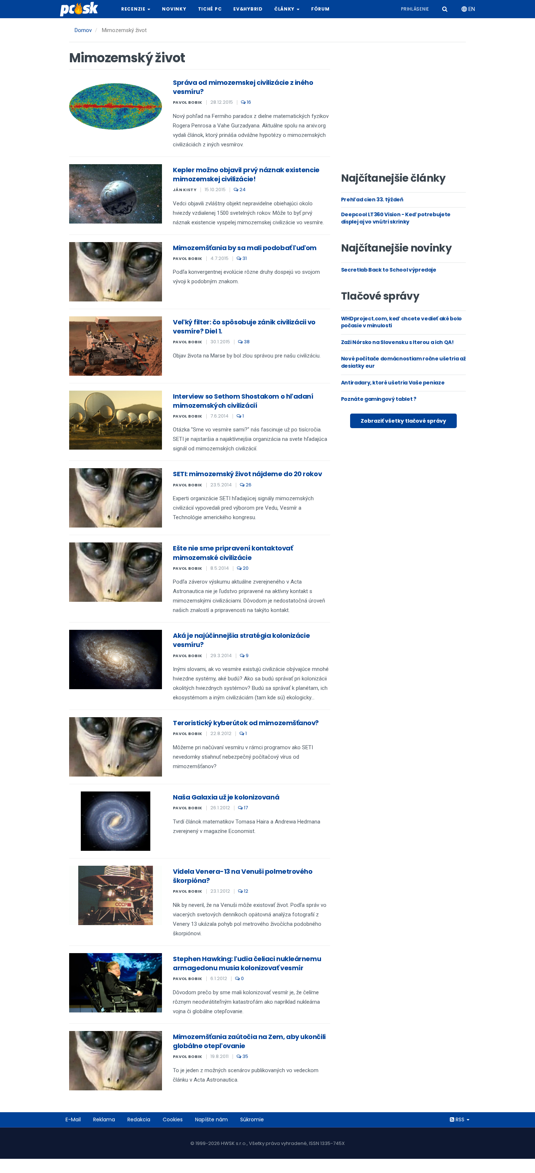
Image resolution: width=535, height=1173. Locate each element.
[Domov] (82, 9)
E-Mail (73, 1119)
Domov (83, 30)
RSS (460, 1119)
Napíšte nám (211, 1119)
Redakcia (138, 1119)
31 (244, 258)
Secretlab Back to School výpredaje (388, 269)
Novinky (174, 9)
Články (285, 9)
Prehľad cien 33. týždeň (372, 199)
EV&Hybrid (247, 9)
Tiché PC (210, 9)
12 (245, 891)
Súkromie (252, 1119)
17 (245, 807)
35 (244, 1056)
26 (248, 484)
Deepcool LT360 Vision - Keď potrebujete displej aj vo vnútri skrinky (396, 218)
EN (471, 9)
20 (245, 568)
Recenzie (134, 9)
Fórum (320, 9)
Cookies (173, 1119)
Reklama (104, 1119)
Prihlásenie (415, 9)
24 (242, 189)
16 (248, 102)
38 (246, 341)
